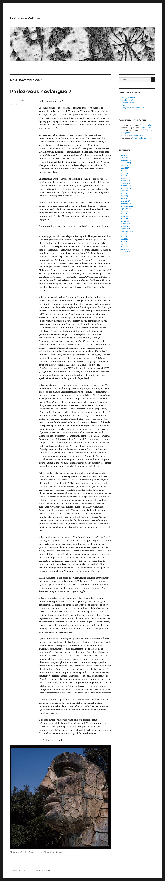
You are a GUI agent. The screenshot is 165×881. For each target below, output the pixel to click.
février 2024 (125, 181)
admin (123, 135)
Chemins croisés (127, 100)
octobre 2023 (126, 188)
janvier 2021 (125, 252)
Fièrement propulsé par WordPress (39, 870)
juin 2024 (124, 178)
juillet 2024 (125, 176)
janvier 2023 (125, 201)
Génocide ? (125, 105)
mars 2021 (125, 247)
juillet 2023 (125, 193)
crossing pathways (128, 98)
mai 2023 (124, 198)
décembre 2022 (127, 203)
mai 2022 (124, 219)
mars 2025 (125, 168)
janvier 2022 (125, 226)
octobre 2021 (126, 229)
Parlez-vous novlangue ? (40, 91)
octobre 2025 (126, 163)
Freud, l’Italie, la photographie (132, 108)
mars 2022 (125, 221)
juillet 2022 (125, 214)
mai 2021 (124, 242)
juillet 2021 (125, 236)
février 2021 (125, 249)
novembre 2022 (127, 206)
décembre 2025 (127, 160)
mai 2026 (124, 155)
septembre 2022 (127, 209)
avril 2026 (124, 158)
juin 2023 (124, 196)
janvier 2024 (125, 183)
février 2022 (125, 224)
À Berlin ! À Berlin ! (128, 103)
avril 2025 (124, 165)
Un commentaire (17, 104)
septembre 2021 (127, 231)
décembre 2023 (126, 186)
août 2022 (124, 211)
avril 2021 (124, 244)
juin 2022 (124, 216)
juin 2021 (124, 239)
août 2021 (124, 234)
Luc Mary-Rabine (25, 18)
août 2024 (124, 173)
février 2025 (125, 171)
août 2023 (124, 191)
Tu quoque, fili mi (137, 135)
